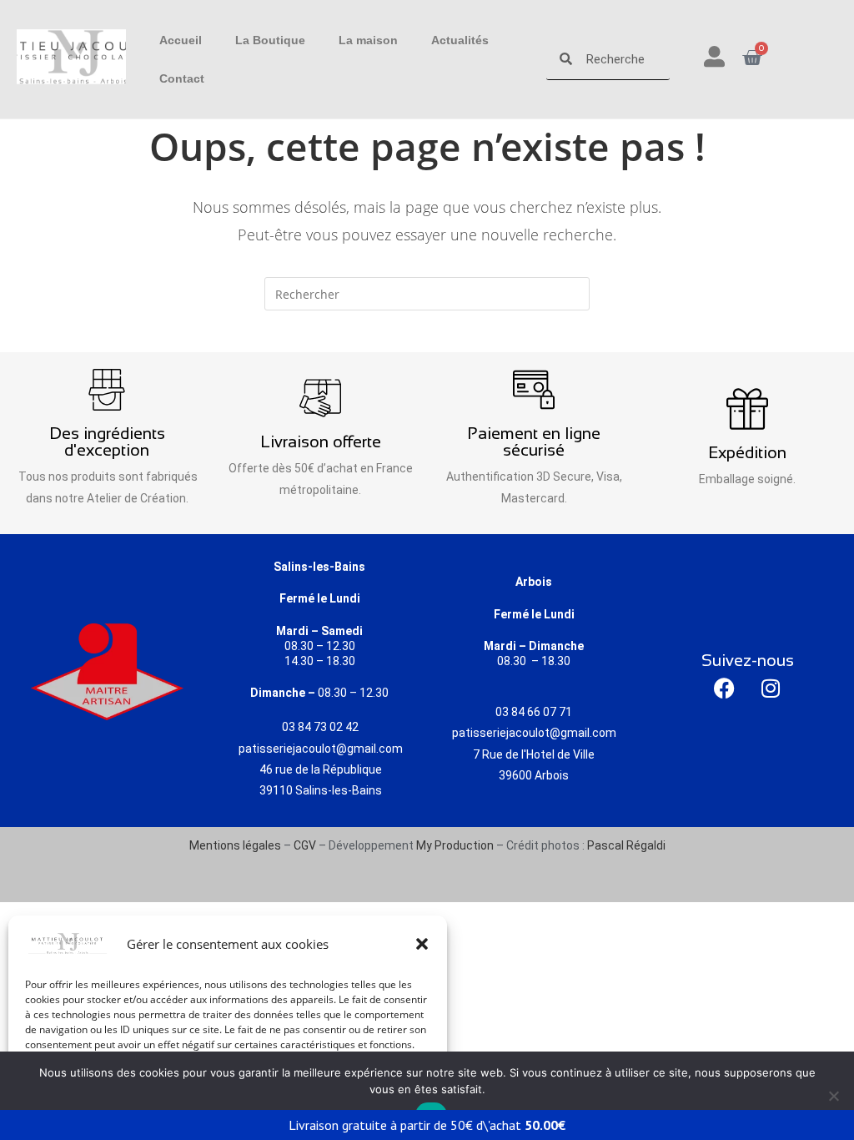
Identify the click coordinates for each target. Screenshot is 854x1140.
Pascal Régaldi (626, 845)
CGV (305, 845)
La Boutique (270, 40)
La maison (368, 40)
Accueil (180, 40)
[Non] (833, 1095)
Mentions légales (235, 845)
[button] (422, 944)
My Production (455, 845)
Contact (181, 78)
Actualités (460, 40)
